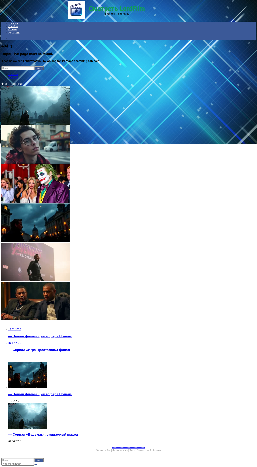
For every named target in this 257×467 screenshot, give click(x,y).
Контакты (14, 32)
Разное (157, 450)
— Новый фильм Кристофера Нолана (40, 394)
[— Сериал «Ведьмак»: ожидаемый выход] (106, 105)
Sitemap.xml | (145, 450)
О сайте (13, 26)
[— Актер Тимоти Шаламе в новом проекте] (106, 144)
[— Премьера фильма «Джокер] (106, 183)
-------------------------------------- (128, 447)
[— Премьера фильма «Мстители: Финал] (106, 262)
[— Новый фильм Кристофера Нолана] (106, 223)
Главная (13, 23)
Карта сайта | (104, 450)
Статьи (12, 29)
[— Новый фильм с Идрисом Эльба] (106, 301)
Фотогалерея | (121, 450)
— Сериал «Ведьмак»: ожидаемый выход (43, 434)
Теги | (133, 450)
